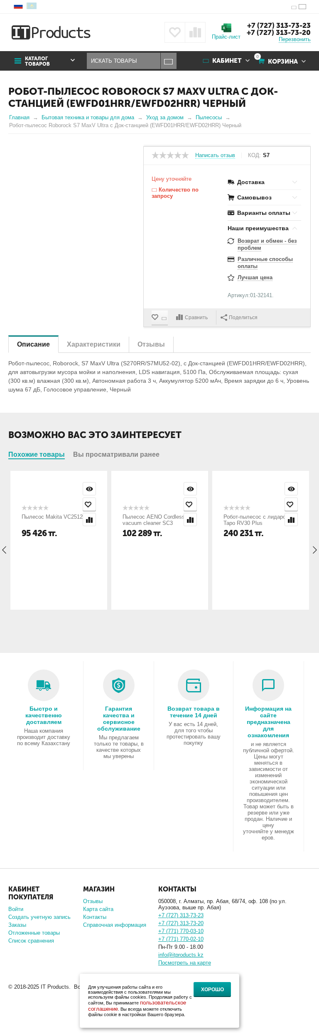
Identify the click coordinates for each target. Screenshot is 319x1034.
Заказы (17, 925)
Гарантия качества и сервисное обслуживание (118, 718)
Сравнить (196, 317)
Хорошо (212, 989)
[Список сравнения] (195, 32)
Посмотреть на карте (184, 963)
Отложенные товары (34, 933)
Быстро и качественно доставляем (43, 715)
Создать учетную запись (39, 917)
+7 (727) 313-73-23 (279, 25)
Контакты (94, 917)
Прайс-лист (226, 37)
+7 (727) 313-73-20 (279, 32)
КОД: (254, 155)
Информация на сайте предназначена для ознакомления (268, 722)
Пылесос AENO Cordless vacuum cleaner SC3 (154, 520)
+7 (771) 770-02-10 (181, 939)
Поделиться (243, 317)
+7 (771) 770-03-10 (181, 931)
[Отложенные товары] (174, 32)
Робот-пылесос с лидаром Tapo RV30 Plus (256, 520)
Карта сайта (98, 909)
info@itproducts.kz (181, 955)
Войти (15, 909)
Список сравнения (31, 941)
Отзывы (93, 901)
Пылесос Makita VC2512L (54, 517)
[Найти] (168, 61)
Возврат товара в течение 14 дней (193, 712)
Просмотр (89, 488)
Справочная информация (114, 925)
